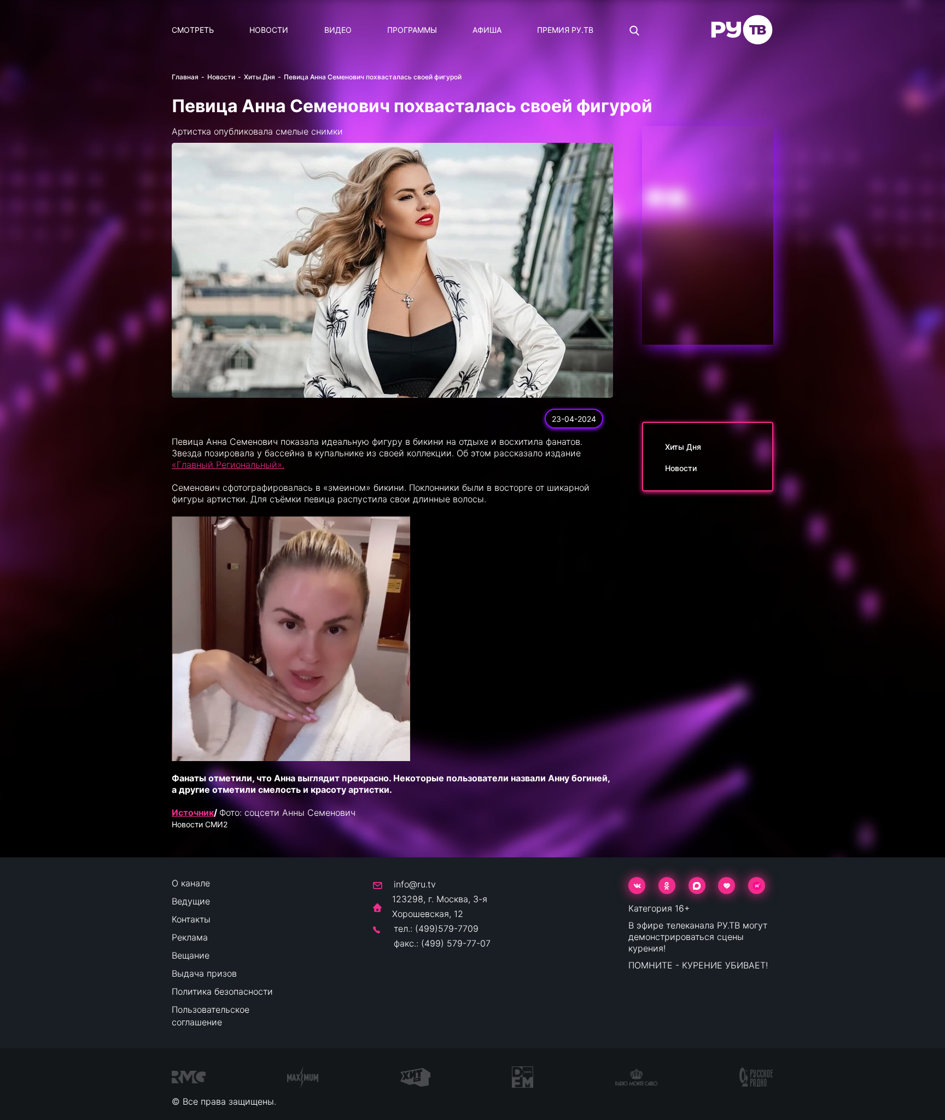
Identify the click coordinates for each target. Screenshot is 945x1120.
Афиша (486, 29)
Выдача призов (204, 973)
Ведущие (191, 901)
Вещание (190, 955)
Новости (268, 29)
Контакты (191, 919)
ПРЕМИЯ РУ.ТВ (565, 29)
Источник (193, 812)
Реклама (190, 937)
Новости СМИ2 (200, 824)
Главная (185, 77)
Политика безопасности (222, 991)
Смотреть (193, 29)
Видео (338, 29)
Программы (412, 29)
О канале (191, 883)
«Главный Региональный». (228, 464)
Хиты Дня (259, 77)
